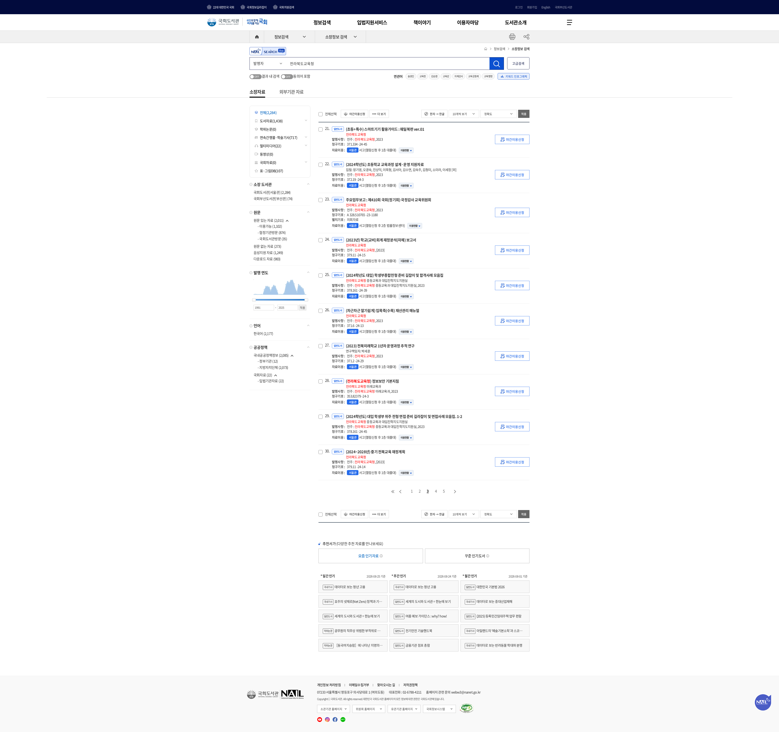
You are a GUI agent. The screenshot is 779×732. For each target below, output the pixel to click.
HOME (257, 37)
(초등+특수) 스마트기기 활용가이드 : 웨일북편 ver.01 (385, 131)
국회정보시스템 (435, 709)
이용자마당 (468, 22)
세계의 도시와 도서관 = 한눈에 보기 (352, 616)
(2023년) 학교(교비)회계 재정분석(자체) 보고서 (381, 242)
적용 (523, 114)
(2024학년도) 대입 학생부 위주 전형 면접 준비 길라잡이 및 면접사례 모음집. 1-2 (404, 419)
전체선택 (331, 114)
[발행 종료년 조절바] (306, 300)
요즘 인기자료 (368, 556)
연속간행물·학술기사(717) (278, 137)
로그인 (519, 7)
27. (327, 345)
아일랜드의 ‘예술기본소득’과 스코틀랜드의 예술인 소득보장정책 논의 (495, 632)
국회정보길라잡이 (257, 7)
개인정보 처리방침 (329, 684)
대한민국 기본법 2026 (485, 586)
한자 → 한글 (436, 114)
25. (327, 274)
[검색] (497, 63)
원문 (257, 212)
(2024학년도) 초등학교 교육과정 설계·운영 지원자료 (401, 167)
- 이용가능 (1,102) (270, 226)
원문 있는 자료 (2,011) (269, 220)
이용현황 (405, 150)
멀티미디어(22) (270, 145)
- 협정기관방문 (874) (272, 232)
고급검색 (518, 63)
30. (327, 451)
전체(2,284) (268, 112)
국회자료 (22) (263, 374)
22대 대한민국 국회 (223, 7)
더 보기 (381, 114)
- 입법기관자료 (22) (271, 380)
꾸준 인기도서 (475, 556)
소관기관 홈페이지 (331, 709)
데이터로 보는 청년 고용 (344, 586)
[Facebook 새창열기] (335, 718)
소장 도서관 (263, 184)
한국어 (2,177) (263, 333)
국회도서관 (223, 22)
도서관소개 (515, 22)
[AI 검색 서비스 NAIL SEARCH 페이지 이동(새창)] (268, 51)
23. (327, 199)
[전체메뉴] (569, 22)
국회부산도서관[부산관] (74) (273, 198)
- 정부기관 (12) (268, 361)
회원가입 (532, 7)
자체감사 (458, 76)
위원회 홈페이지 (365, 709)
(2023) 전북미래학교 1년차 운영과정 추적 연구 (380, 348)
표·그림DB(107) (271, 170)
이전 (400, 491)
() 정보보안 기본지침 (372, 383)
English (545, 7)
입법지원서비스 (372, 22)
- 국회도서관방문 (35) (272, 238)
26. (327, 310)
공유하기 (526, 37)
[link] (512, 139)
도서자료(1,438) (271, 120)
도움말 (381, 556)
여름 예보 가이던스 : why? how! (421, 616)
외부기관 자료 (291, 91)
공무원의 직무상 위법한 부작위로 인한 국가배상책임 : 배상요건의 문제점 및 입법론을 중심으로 (353, 632)
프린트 (512, 37)
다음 (455, 491)
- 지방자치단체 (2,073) (273, 367)
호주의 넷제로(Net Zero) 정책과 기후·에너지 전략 (352, 603)
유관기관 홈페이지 (402, 709)
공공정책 (260, 347)
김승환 (434, 76)
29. (327, 416)
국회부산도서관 (563, 7)
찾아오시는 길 (386, 684)
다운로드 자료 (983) (267, 258)
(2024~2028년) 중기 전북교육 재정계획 (375, 454)
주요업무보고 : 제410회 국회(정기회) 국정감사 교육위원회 (388, 202)
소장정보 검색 (336, 37)
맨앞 (392, 491)
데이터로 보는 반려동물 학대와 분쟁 (494, 645)
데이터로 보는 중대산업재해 (489, 601)
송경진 (411, 76)
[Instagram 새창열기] (327, 718)
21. (327, 128)
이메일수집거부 (359, 684)
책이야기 (422, 22)
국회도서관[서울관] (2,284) (272, 192)
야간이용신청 (357, 114)
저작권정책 (410, 684)
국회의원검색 (286, 7)
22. (327, 164)
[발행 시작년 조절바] (254, 300)
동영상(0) (266, 154)
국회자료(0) (268, 162)
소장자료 (257, 91)
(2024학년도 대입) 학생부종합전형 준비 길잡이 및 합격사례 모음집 (394, 277)
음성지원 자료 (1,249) (268, 252)
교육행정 (488, 76)
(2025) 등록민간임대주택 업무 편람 (493, 616)
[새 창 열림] (467, 708)
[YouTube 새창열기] (320, 718)
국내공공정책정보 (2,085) (271, 355)
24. (327, 239)
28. (327, 380)
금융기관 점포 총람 (412, 645)
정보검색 (322, 22)
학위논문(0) (268, 129)
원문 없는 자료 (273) (267, 246)
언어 (257, 325)
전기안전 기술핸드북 (413, 630)
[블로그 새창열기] (342, 718)
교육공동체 (473, 76)
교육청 (423, 76)
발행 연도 (261, 273)
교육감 (446, 76)
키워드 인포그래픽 (516, 76)
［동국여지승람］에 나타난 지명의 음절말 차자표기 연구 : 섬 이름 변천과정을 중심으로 (353, 647)
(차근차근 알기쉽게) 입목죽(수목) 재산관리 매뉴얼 (382, 313)
